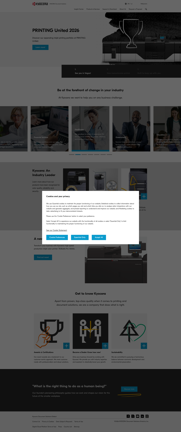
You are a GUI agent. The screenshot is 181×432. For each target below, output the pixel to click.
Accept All (99, 237)
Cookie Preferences (57, 237)
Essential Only (79, 237)
